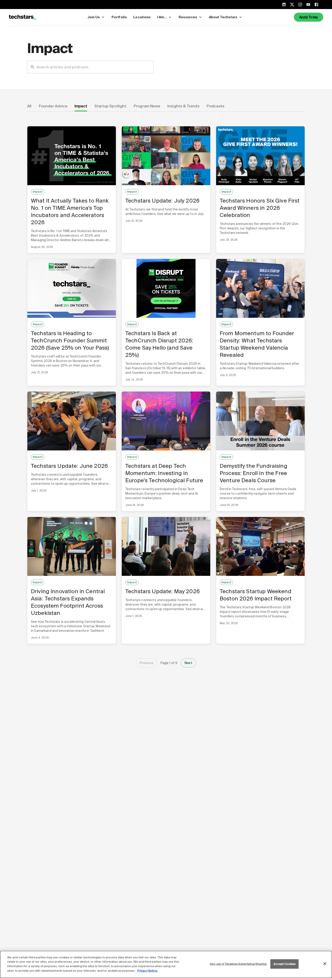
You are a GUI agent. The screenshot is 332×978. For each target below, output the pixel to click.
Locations (142, 17)
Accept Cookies (285, 964)
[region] (166, 964)
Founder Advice (53, 106)
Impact (81, 106)
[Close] (325, 964)
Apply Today (308, 17)
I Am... (162, 17)
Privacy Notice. (147, 970)
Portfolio (119, 17)
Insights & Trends (183, 106)
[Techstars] (22, 17)
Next (188, 663)
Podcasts (215, 106)
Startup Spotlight (110, 106)
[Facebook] (316, 4)
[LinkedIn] (284, 4)
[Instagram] (300, 4)
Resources (188, 17)
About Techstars (223, 17)
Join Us (93, 17)
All (29, 106)
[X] (292, 4)
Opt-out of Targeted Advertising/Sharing (238, 964)
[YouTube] (308, 4)
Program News (147, 106)
